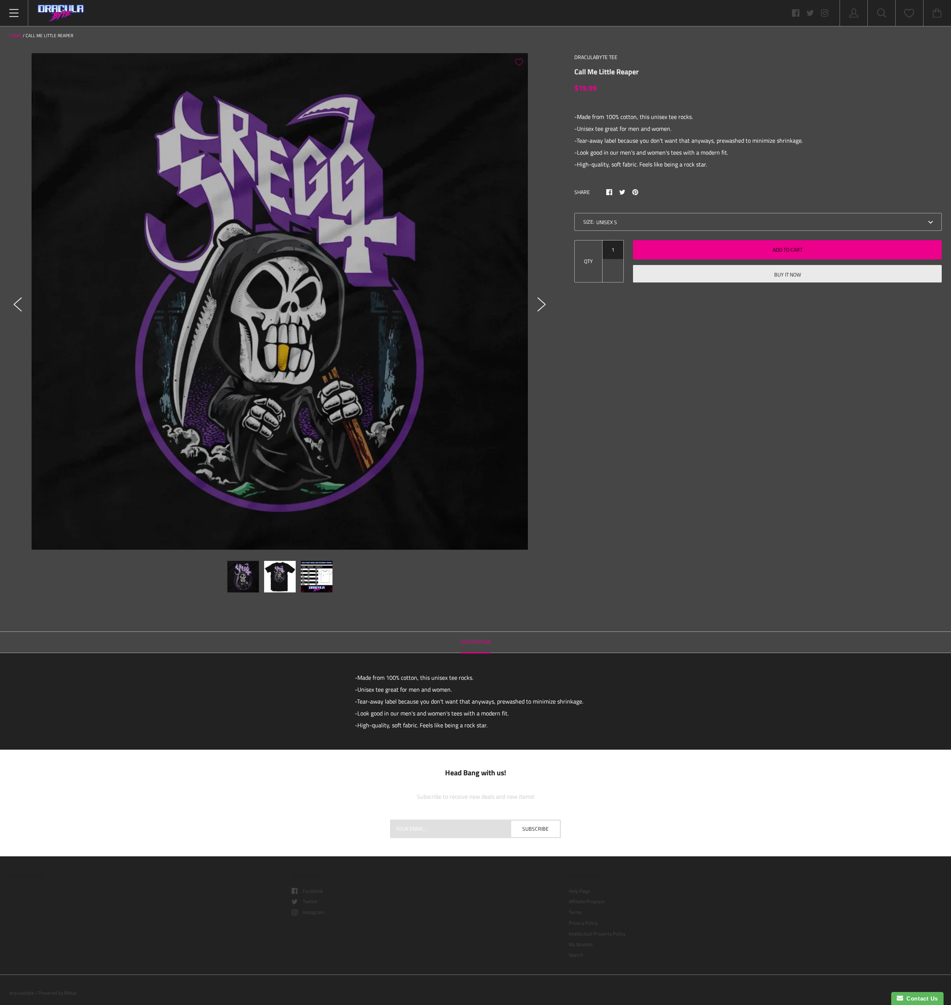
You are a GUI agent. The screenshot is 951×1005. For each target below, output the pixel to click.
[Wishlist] (909, 13)
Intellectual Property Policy (597, 933)
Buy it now (787, 274)
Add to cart (787, 249)
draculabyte (21, 992)
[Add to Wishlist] (519, 62)
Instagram (313, 912)
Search (576, 955)
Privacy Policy (583, 923)
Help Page (579, 891)
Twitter (310, 901)
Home (15, 35)
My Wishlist (581, 944)
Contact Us (920, 998)
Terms (575, 912)
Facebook (313, 891)
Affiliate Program (587, 901)
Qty (588, 261)
